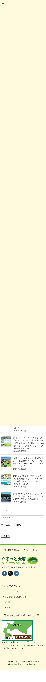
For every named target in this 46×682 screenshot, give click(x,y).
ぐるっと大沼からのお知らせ (14, 597)
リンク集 (6, 602)
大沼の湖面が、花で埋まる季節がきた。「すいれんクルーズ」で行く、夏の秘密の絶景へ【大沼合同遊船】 (28, 496)
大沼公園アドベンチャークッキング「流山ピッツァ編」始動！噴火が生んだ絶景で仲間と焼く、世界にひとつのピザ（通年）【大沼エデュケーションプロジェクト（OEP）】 (28, 443)
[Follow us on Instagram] (16, 573)
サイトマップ (8, 608)
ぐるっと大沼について (12, 591)
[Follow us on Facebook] (4, 573)
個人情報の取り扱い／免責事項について (24, 664)
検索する (5, 536)
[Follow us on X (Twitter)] (10, 573)
